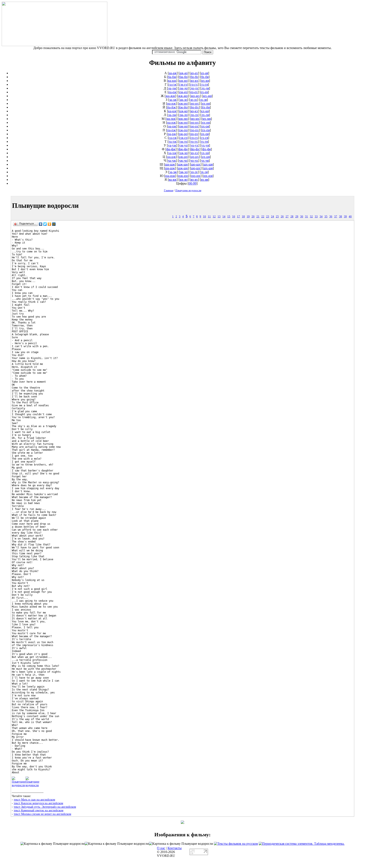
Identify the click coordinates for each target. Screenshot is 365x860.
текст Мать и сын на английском (34, 799)
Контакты (175, 848)
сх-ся (204, 138)
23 (267, 216)
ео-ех (194, 92)
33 (316, 216)
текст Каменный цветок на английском (38, 810)
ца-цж (171, 157)
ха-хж (172, 153)
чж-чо (183, 160)
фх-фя (206, 149)
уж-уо (183, 145)
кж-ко (183, 111)
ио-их (195, 103)
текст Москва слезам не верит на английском (42, 814)
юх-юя (207, 176)
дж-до (183, 88)
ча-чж (172, 160)
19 (248, 216)
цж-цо (183, 157)
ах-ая (204, 73)
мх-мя (206, 119)
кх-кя (205, 111)
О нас (161, 848)
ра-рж (172, 134)
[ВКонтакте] (40, 224)
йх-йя (206, 107)
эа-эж (173, 172)
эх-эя (204, 172)
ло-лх (194, 115)
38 (340, 216)
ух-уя (205, 145)
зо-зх (193, 99)
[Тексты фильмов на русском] (236, 843)
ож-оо (183, 126)
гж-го (183, 84)
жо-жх (195, 96)
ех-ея (204, 92)
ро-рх (194, 134)
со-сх (194, 138)
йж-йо (183, 107)
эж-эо (184, 172)
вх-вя (205, 80)
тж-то (183, 141)
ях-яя (204, 179)
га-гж (172, 84)
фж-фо (183, 149)
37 (335, 216)
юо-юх (195, 176)
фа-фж (171, 149)
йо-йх (195, 107)
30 (301, 216)
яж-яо (184, 179)
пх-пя (206, 130)
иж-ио (183, 103)
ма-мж (171, 119)
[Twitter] (45, 224)
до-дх (194, 88)
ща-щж (170, 168)
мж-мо (183, 119)
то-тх (194, 141)
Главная (168, 190)
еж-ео (183, 92)
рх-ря (205, 134)
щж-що (183, 168)
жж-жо (183, 96)
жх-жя (207, 96)
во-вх (194, 80)
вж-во (183, 80)
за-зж (173, 99)
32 (311, 216)
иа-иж (171, 103)
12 (214, 216)
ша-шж (170, 164)
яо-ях (194, 179)
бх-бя (204, 77)
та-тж (172, 141)
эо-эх (194, 172)
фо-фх (195, 149)
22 (262, 216)
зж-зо (183, 99)
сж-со (184, 138)
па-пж (171, 130)
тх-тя (204, 141)
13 (219, 216)
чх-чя (205, 160)
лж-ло (183, 115)
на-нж (171, 122)
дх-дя (205, 88)
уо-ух (194, 145)
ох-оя (205, 126)
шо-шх (195, 164)
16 (233, 216)
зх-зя (203, 99)
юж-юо (183, 176)
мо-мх (195, 119)
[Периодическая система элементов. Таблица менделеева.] (302, 843)
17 (238, 216)
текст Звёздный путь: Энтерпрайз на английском (45, 806)
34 (321, 216)
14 (223, 216)
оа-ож (172, 126)
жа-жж (170, 96)
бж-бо (183, 77)
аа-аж (173, 73)
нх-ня (206, 122)
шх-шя (208, 164)
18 (243, 216)
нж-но (183, 122)
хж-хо (183, 153)
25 (277, 216)
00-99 (192, 183)
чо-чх (194, 160)
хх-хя (205, 153)
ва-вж (172, 80)
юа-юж (170, 176)
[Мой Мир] (54, 224)
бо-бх (194, 77)
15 (228, 216)
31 (306, 216)
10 (204, 216)
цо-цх (195, 157)
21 (257, 216)
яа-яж (173, 179)
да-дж (172, 88)
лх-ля (205, 115)
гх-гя (204, 84)
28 (291, 216)
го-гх (194, 84)
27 (287, 216)
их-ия (206, 103)
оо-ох (194, 126)
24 (272, 216)
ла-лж (172, 115)
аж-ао (184, 73)
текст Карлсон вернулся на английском (38, 803)
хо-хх (194, 153)
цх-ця (206, 157)
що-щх (195, 168)
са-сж (173, 138)
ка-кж (172, 111)
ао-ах (194, 73)
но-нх (195, 122)
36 (330, 216)
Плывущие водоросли (188, 190)
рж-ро (183, 134)
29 (296, 216)
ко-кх (194, 111)
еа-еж (172, 92)
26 (282, 216)
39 (345, 216)
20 (253, 216)
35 (325, 216)
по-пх (195, 130)
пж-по (183, 130)
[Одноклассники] (49, 224)
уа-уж (172, 145)
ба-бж (172, 77)
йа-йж (171, 107)
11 (209, 216)
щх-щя (208, 168)
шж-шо (183, 164)
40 (350, 216)
